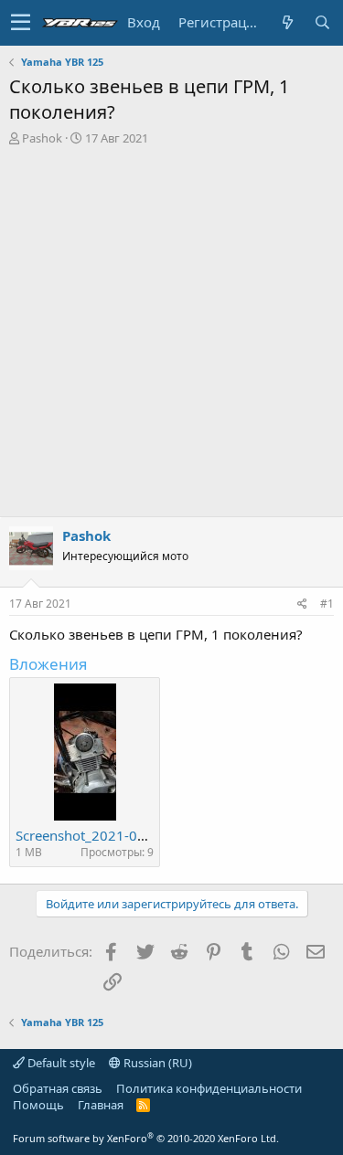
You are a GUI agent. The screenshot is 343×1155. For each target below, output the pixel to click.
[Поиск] (322, 22)
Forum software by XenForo (146, 1138)
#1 (327, 603)
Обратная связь (57, 1088)
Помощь (38, 1105)
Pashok (42, 138)
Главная (100, 1105)
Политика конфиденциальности (209, 1088)
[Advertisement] (171, 326)
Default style (60, 1062)
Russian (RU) (156, 1062)
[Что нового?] (287, 22)
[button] (21, 23)
